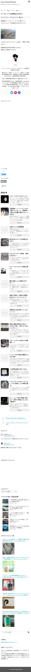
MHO (4, 186)
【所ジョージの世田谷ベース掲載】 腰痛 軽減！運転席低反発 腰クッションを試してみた (16, 540)
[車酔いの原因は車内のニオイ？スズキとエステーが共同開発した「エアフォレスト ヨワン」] (8, 567)
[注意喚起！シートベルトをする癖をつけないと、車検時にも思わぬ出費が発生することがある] (5, 212)
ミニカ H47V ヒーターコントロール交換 (17, 423)
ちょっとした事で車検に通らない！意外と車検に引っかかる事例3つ (19, 400)
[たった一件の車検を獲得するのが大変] (5, 358)
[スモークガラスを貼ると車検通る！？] (5, 343)
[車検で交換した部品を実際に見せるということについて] (5, 298)
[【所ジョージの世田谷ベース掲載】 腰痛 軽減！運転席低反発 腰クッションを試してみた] (8, 549)
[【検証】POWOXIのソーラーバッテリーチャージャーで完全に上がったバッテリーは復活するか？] (8, 603)
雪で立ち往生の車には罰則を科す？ (16, 418)
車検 (22, 17)
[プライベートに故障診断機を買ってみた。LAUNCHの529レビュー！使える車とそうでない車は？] (8, 585)
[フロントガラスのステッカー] (5, 199)
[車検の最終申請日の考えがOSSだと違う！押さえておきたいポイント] (5, 327)
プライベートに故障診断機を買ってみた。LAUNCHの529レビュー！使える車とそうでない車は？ (15, 576)
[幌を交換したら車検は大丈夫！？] (5, 284)
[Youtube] (15, 92)
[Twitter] (11, 92)
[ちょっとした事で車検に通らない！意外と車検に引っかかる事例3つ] (5, 401)
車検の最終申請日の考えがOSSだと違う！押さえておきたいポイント (19, 326)
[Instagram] (19, 92)
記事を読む (19, 204)
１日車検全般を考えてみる (18, 369)
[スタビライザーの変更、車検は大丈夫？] (5, 257)
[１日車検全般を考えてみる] (5, 372)
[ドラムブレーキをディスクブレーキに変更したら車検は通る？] (5, 385)
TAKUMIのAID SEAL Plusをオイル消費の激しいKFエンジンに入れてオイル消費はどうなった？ (16, 612)
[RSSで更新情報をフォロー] (5, 181)
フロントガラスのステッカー (19, 196)
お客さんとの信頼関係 (17, 227)
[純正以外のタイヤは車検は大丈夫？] (5, 242)
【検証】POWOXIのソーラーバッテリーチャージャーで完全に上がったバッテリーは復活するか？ (15, 594)
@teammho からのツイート (9, 642)
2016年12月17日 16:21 (9, 444)
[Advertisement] (15, 117)
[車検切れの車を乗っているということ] (5, 313)
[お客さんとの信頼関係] (5, 230)
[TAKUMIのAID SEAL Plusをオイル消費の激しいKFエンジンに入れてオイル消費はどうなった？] (8, 621)
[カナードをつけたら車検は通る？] (5, 270)
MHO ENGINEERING (8, 2)
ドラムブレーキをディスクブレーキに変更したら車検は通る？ (19, 383)
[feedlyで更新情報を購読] (2, 181)
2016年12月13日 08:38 (9, 436)
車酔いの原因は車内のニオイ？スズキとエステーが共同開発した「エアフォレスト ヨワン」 (15, 558)
